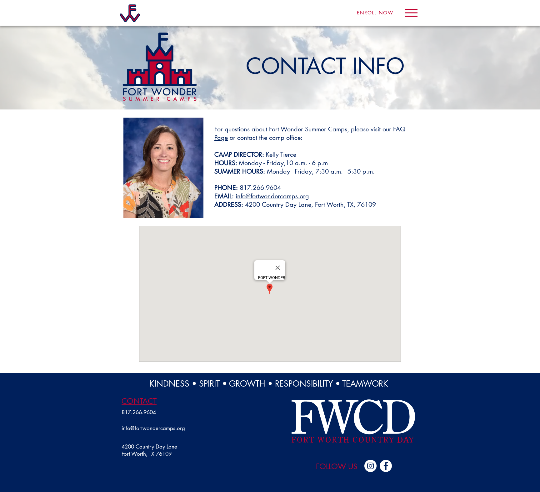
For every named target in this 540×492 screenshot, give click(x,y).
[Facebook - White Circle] (386, 466)
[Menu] (411, 13)
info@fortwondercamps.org (272, 196)
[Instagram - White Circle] (370, 466)
